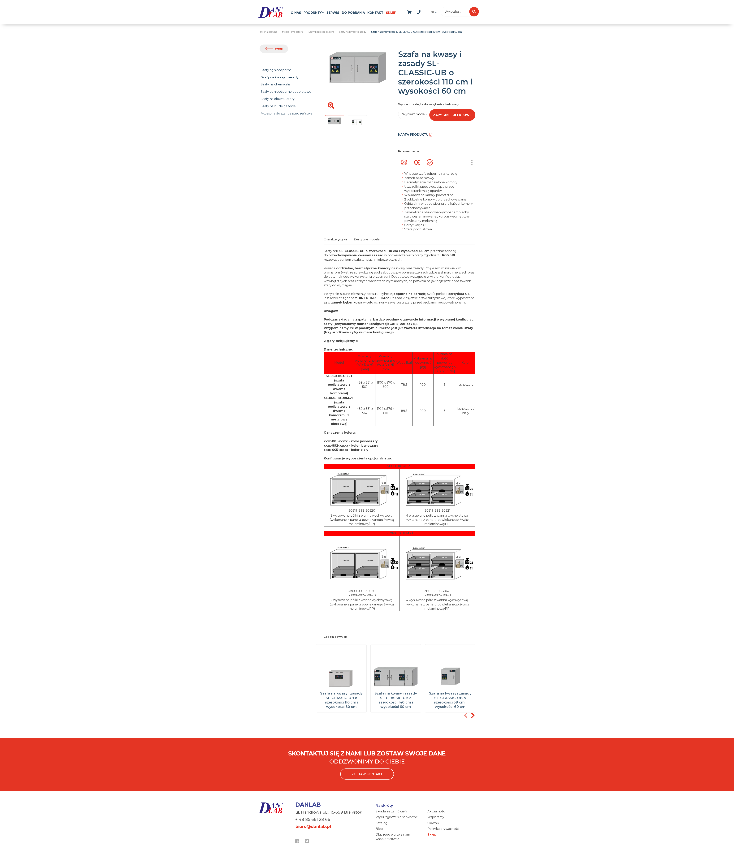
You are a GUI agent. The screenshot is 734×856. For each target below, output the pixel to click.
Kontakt (375, 13)
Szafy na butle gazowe (278, 106)
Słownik (433, 823)
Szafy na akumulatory (278, 99)
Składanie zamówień (391, 811)
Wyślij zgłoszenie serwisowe (397, 817)
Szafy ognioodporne (276, 70)
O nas (296, 13)
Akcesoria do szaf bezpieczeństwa (286, 113)
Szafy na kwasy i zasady (279, 77)
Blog (379, 829)
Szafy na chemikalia (276, 84)
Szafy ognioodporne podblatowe (286, 91)
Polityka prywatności (443, 829)
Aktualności (436, 811)
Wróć (279, 48)
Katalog (381, 823)
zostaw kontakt (367, 774)
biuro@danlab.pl (313, 826)
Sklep (391, 13)
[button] (473, 715)
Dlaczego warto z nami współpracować (393, 837)
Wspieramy (435, 817)
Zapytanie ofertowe (452, 115)
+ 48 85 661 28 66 (312, 819)
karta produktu (413, 134)
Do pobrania (353, 13)
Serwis (332, 13)
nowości (428, 11)
